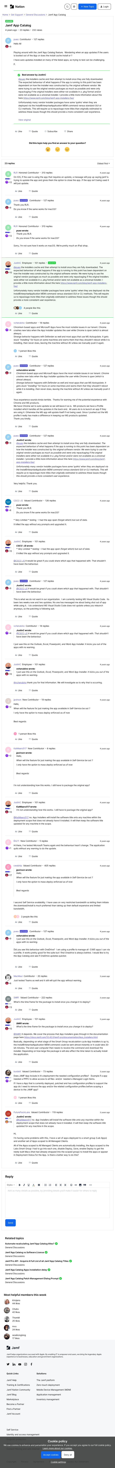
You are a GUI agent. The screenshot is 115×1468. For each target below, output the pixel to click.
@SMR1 (17, 1034)
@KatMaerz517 (21, 817)
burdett (17, 1071)
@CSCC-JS (19, 560)
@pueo (21, 79)
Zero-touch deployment (48, 1385)
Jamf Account (13, 1413)
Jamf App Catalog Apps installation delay (26, 1269)
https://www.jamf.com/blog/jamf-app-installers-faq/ (48, 98)
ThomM (16, 1317)
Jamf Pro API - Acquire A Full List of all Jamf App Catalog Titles (37, 1261)
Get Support (17, 14)
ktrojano (16, 1300)
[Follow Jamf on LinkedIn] (13, 1364)
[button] (6, 7)
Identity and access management (23, 1434)
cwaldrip (18, 865)
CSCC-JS (18, 500)
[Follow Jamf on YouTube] (19, 1364)
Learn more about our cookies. (57, 1448)
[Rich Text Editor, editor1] (57, 1203)
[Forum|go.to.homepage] (17, 6)
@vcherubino (20, 682)
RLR (16, 172)
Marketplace (13, 1399)
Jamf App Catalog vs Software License (24, 1252)
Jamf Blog (11, 1394)
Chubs (15, 1309)
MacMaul (18, 976)
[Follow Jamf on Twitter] (8, 1364)
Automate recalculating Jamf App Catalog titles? (29, 1243)
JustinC (17, 263)
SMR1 (16, 997)
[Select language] (74, 7)
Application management (49, 1394)
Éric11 (16, 841)
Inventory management (48, 1399)
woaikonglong (19, 1335)
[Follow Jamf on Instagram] (25, 1364)
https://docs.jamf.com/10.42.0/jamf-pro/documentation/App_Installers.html (61, 1037)
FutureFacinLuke (22, 1112)
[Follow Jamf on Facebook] (31, 1364)
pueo (16, 39)
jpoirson (17, 699)
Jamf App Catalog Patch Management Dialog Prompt (32, 1278)
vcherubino (19, 322)
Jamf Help (12, 1380)
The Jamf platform (46, 1380)
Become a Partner (15, 1404)
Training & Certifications (18, 1385)
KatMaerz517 (20, 748)
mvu (14, 1326)
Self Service (12, 1429)
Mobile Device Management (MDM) (54, 1389)
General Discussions (35, 14)
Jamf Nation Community (18, 1389)
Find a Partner (13, 1409)
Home (5, 14)
